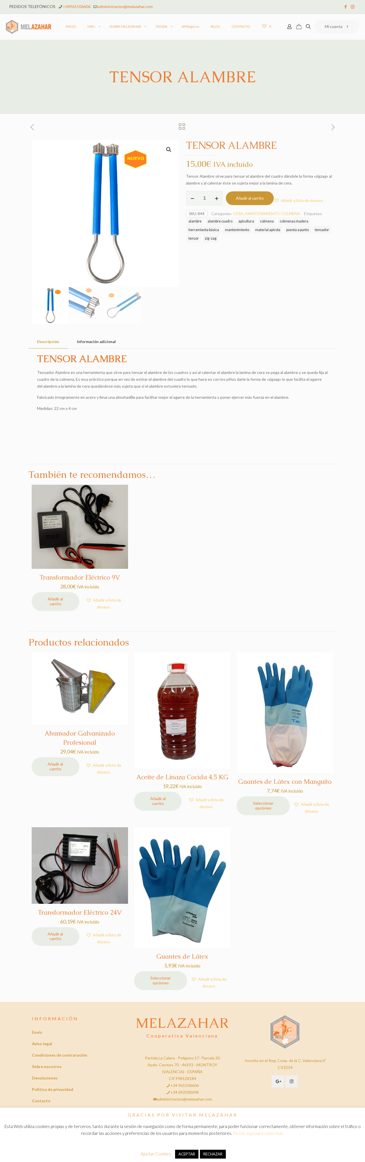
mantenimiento (237, 230)
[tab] (48, 341)
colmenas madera (294, 221)
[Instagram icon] (352, 6)
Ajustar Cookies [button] (156, 1153)
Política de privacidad (52, 1089)
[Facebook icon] (345, 6)
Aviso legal (42, 1043)
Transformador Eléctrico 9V (80, 577)
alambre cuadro (220, 221)
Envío (37, 1032)
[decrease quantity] (192, 198)
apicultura (246, 221)
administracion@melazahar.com (125, 6)
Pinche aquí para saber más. (258, 1133)
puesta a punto (297, 230)
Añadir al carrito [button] (55, 601)
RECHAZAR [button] (212, 1154)
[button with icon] (278, 1081)
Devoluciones (45, 1077)
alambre (195, 221)
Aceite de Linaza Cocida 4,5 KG (182, 777)
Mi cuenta (333, 26)
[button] (169, 149)
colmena (267, 221)
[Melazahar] (29, 26)
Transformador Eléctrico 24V (79, 912)
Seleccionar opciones (263, 805)
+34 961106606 (184, 1085)
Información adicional (96, 341)
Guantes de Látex (182, 956)
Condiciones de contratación (59, 1055)
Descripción (48, 341)
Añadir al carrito (250, 198)
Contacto (41, 1100)
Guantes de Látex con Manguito (285, 782)
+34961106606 (76, 6)
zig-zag (210, 238)
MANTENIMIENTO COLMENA (272, 213)
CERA (238, 213)
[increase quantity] (217, 198)
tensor (193, 238)
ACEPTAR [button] (187, 1154)
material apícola (267, 230)
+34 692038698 (184, 1092)
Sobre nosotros (47, 1066)
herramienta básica (203, 230)
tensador (322, 230)
